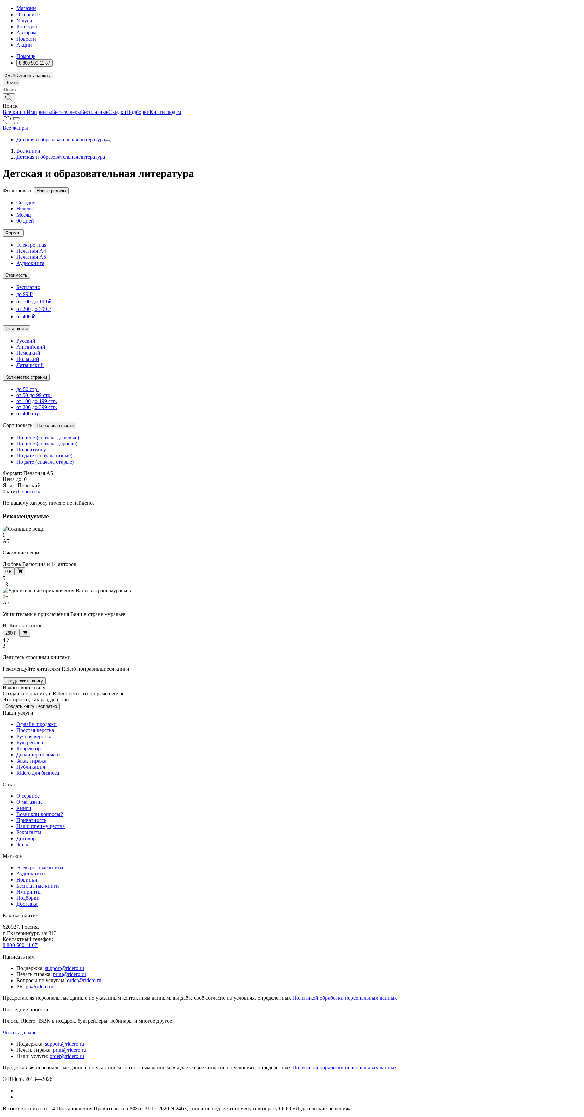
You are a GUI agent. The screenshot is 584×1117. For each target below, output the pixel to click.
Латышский (30, 365)
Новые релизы (51, 190)
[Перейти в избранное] (7, 122)
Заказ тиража (31, 761)
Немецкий (28, 353)
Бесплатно (28, 287)
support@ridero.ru (64, 968)
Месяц (23, 215)
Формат (13, 232)
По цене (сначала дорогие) (46, 443)
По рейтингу (31, 449)
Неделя (24, 209)
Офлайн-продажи (36, 724)
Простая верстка (35, 730)
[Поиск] (9, 98)
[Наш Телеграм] (19, 1097)
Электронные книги (39, 867)
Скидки (117, 112)
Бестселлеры (66, 112)
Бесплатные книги (37, 886)
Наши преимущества (40, 826)
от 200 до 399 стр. (36, 407)
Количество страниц (26, 377)
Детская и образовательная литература (60, 139)
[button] (292, 97)
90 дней (25, 221)
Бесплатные (94, 112)
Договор (26, 838)
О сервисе (28, 14)
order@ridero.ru (84, 980)
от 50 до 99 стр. (34, 395)
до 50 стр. (27, 389)
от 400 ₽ (25, 316)
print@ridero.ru (69, 974)
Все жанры (15, 128)
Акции (24, 45)
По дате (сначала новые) (44, 455)
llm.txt (23, 844)
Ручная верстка (33, 736)
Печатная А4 (31, 251)
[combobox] (292, 89)
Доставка (27, 904)
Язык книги (16, 328)
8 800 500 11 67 (20, 945)
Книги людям (165, 112)
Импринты (39, 112)
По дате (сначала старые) (45, 462)
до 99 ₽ (24, 294)
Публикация (30, 767)
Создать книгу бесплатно (31, 706)
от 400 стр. (28, 413)
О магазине (29, 802)
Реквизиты (28, 832)
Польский (27, 359)
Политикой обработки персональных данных (344, 998)
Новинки (27, 880)
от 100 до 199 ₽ (33, 301)
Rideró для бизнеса (37, 773)
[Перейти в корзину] (15, 122)
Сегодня (25, 202)
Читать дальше (19, 1032)
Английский (30, 347)
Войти (11, 82)
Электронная (31, 245)
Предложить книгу (24, 681)
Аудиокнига (30, 263)
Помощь (25, 56)
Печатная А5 (31, 257)
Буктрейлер (29, 742)
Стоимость (16, 275)
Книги (23, 808)
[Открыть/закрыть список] (108, 141)
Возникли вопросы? (39, 814)
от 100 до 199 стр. (36, 401)
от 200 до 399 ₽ (33, 309)
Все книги (15, 112)
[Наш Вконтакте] (19, 1090)
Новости (26, 39)
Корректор (28, 748)
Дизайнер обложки (38, 755)
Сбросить (29, 491)
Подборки (138, 112)
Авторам (26, 32)
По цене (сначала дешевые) (47, 437)
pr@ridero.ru (39, 986)
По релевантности (55, 425)
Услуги (24, 20)
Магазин (26, 8)
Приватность (31, 820)
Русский (25, 341)
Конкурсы (28, 26)
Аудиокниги (30, 873)
